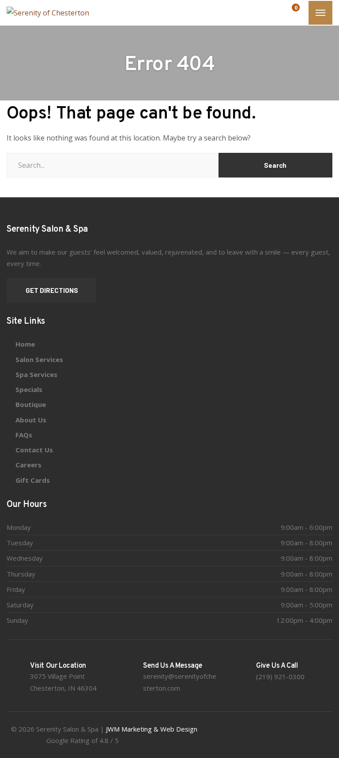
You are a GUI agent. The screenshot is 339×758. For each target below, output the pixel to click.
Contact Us (34, 449)
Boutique (30, 404)
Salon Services (39, 359)
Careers (28, 464)
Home (25, 344)
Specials (28, 389)
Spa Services (36, 374)
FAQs (23, 434)
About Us (30, 419)
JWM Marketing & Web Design (151, 729)
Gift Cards (32, 480)
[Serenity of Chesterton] (48, 13)
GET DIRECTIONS (51, 290)
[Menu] (320, 13)
